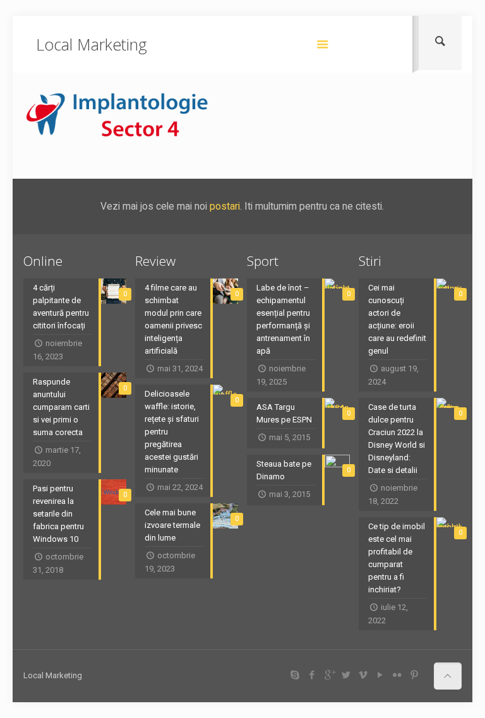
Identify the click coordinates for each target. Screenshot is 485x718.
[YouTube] (380, 675)
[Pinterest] (414, 675)
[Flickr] (397, 675)
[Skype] (295, 675)
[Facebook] (312, 675)
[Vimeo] (363, 675)
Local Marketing (91, 44)
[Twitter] (346, 675)
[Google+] (329, 675)
